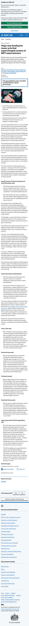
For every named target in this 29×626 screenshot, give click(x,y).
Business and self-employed (9, 520)
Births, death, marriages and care (10, 517)
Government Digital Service (9, 602)
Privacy (7, 593)
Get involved (4, 586)
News (2, 569)
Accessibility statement (8, 595)
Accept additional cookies (14, 23)
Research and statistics (8, 575)
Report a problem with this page (14, 499)
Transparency (5, 580)
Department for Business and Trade (10, 70)
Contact (18, 595)
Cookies (13, 593)
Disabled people (5, 531)
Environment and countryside (9, 543)
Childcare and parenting (8, 523)
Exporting (8, 39)
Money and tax (5, 548)
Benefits (3, 514)
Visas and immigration (7, 554)
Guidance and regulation (8, 572)
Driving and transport (7, 534)
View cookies (14, 30)
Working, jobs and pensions (9, 557)
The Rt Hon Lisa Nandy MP (9, 73)
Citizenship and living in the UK (10, 526)
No (23, 493)
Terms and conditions (7, 597)
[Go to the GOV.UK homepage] (6, 35)
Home (2, 39)
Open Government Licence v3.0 (10, 609)
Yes (17, 493)
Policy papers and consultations (10, 578)
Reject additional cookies (14, 27)
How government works (8, 583)
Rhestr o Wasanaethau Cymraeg (10, 599)
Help (2, 593)
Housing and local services (8, 546)
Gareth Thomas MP (21, 71)
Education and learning (7, 537)
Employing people (6, 540)
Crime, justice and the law (8, 528)
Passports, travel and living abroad (11, 551)
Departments (5, 566)
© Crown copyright (14, 622)
